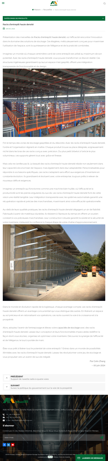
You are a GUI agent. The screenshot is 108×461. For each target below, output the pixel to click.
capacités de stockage (68, 327)
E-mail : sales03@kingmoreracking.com (19, 420)
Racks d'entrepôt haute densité (50, 37)
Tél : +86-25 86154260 (13, 414)
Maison (37, 9)
